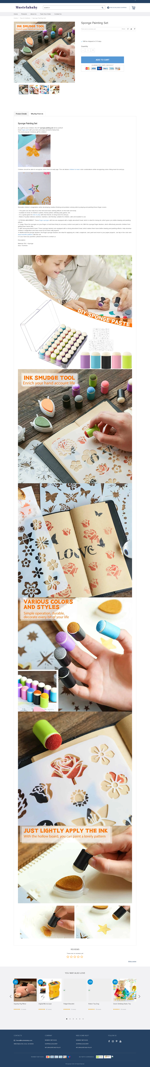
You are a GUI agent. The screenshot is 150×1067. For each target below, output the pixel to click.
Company (48, 1035)
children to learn (74, 169)
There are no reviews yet (88, 29)
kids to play (36, 215)
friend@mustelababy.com (24, 1040)
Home (16, 18)
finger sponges (44, 220)
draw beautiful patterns (25, 234)
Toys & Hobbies (25, 18)
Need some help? (82, 1035)
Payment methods (51, 1040)
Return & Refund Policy (53, 1047)
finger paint (25, 130)
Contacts (18, 1035)
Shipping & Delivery (51, 1044)
